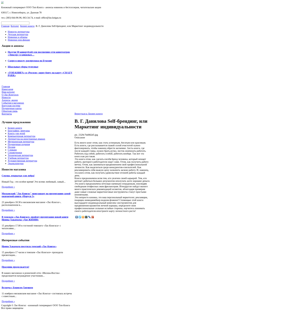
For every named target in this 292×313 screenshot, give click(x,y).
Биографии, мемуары (19, 130)
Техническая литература (20, 155)
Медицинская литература (21, 141)
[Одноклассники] (83, 217)
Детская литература (18, 34)
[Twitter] (80, 217)
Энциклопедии (16, 163)
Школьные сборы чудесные (23, 66)
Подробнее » (8, 187)
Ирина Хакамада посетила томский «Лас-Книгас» (29, 246)
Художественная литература (22, 160)
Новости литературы (19, 31)
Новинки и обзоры (17, 37)
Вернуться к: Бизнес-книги (89, 113)
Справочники (15, 152)
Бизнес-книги (27, 26)
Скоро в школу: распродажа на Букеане (30, 60)
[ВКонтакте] (76, 217)
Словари (12, 150)
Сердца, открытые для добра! (18, 175)
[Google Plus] (92, 217)
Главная (5, 26)
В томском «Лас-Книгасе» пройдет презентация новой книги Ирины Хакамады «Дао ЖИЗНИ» (35, 218)
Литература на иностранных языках (26, 139)
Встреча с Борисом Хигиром (17, 287)
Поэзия (11, 147)
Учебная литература (18, 158)
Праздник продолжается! (15, 267)
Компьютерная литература (21, 136)
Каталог (15, 26)
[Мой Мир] (86, 217)
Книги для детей (16, 133)
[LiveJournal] (89, 217)
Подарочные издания (19, 144)
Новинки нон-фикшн (19, 40)
